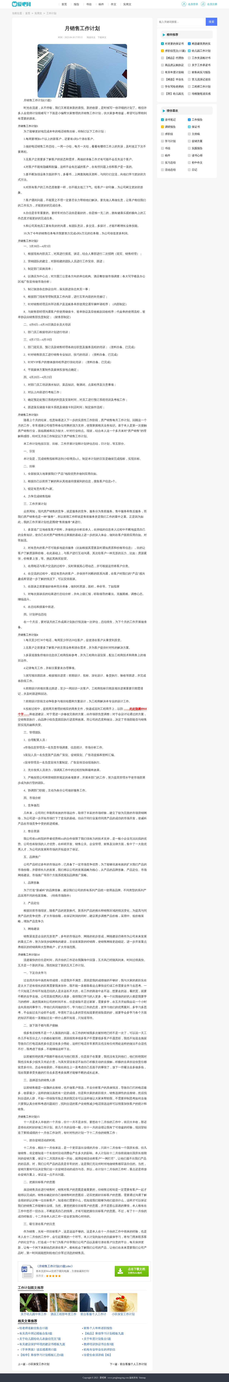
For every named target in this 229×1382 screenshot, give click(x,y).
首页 (64, 4)
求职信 (169, 134)
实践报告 (197, 148)
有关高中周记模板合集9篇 (35, 1333)
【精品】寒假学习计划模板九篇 (104, 1333)
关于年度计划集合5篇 (97, 1338)
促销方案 (197, 141)
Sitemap (142, 1377)
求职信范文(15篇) (175, 50)
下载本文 (102, 37)
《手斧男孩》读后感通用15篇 (38, 1349)
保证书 (196, 126)
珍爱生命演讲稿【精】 (98, 1354)
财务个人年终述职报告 (98, 1328)
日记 (194, 169)
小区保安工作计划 (38, 1364)
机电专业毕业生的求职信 (99, 1349)
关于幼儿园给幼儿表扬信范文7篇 (40, 1338)
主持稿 (196, 134)
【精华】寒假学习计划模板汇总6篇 (41, 1354)
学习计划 (170, 141)
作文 (113, 4)
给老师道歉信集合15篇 (33, 1328)
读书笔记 (170, 119)
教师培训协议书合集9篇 (99, 1344)
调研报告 (170, 126)
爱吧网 (103, 1377)
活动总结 (170, 169)
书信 (89, 4)
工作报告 (197, 119)
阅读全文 (91, 37)
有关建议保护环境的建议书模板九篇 (42, 1344)
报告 (76, 4)
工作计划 (51, 13)
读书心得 (197, 155)
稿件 (101, 4)
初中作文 (197, 162)
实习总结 (170, 162)
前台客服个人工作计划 (133, 1364)
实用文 (127, 4)
